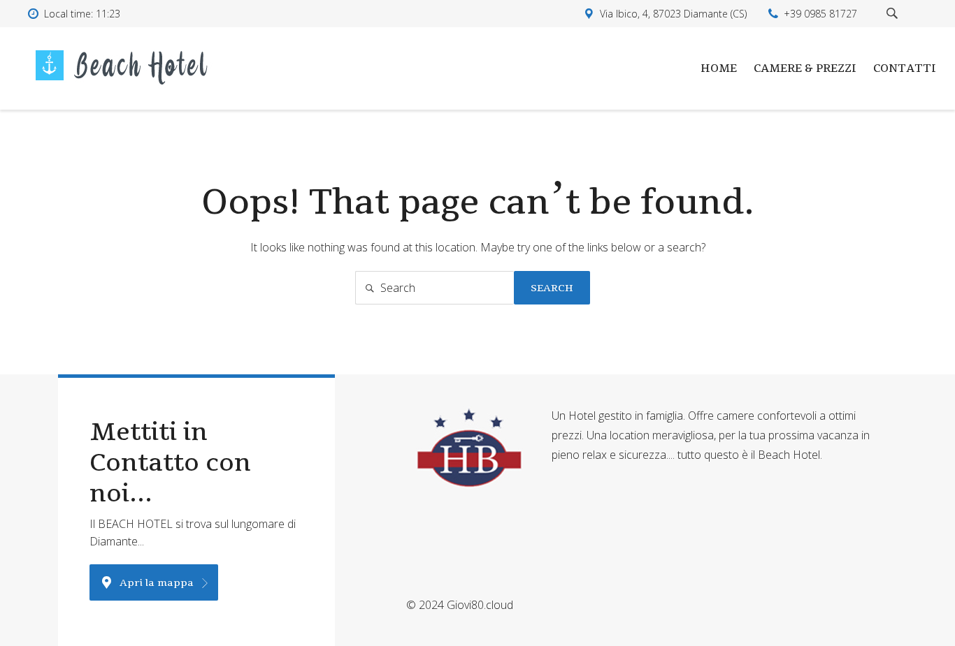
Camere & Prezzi (805, 68)
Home (719, 68)
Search (552, 287)
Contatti (904, 68)
